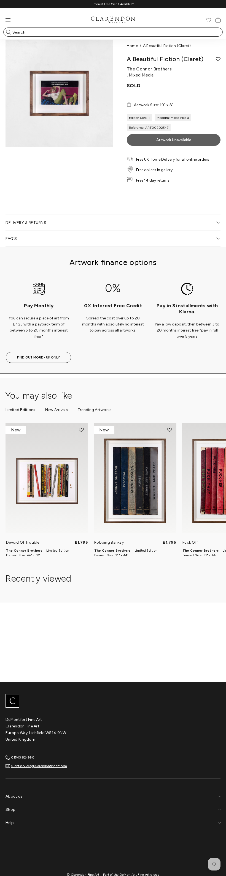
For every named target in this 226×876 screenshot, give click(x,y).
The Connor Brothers (149, 69)
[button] (218, 59)
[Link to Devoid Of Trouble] (47, 481)
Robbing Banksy (109, 542)
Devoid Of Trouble (22, 542)
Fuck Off (190, 542)
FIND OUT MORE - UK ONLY (38, 357)
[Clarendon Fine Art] (113, 701)
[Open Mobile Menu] (8, 19)
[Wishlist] (208, 20)
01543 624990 (22, 757)
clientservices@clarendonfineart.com (39, 766)
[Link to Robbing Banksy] (135, 481)
